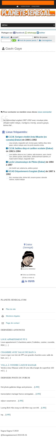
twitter (42, 33)
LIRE (37, 387)
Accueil (6, 37)
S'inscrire (35, 6)
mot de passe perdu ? (28, 40)
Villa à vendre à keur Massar (18, 364)
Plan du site (11, 309)
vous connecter (45, 112)
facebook (19, 33)
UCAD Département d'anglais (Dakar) (26, 171)
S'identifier (25, 6)
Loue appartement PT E (14, 339)
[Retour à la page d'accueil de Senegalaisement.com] (18, 6)
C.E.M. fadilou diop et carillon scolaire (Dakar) (30, 148)
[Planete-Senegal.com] (28, 13)
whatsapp (31, 33)
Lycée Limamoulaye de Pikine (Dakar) (26, 162)
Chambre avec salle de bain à (18, 352)
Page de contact (12, 323)
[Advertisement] (28, 81)
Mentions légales (13, 316)
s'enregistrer (46, 40)
